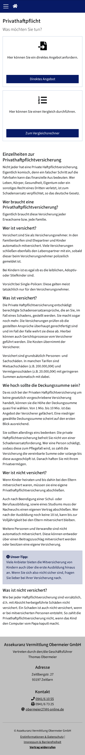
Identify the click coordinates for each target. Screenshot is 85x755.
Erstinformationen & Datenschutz (42, 737)
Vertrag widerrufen (43, 747)
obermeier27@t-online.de (45, 709)
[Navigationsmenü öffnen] (6, 6)
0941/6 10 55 (45, 698)
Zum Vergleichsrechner (43, 133)
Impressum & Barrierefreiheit (42, 742)
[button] (15, 6)
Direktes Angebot (42, 79)
